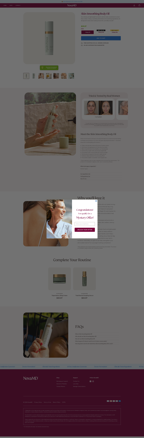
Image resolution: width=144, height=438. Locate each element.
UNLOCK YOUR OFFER (84, 230)
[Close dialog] (96, 201)
